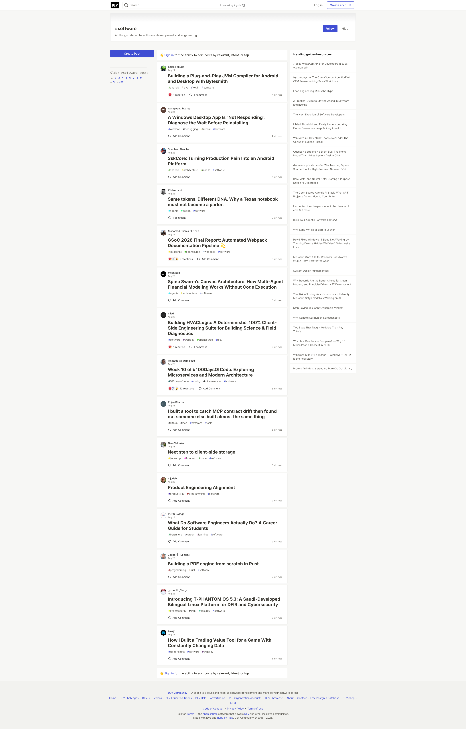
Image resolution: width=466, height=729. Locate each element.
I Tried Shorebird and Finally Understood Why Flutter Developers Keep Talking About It (320, 126)
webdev (188, 339)
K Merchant (175, 190)
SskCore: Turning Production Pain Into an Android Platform (221, 161)
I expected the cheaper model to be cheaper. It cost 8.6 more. (321, 208)
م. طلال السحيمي (177, 590)
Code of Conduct (213, 708)
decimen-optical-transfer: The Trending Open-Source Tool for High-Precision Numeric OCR (321, 167)
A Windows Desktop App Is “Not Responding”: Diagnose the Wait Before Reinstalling (217, 120)
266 (121, 81)
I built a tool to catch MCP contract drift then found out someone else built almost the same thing (222, 414)
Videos (158, 698)
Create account (340, 5)
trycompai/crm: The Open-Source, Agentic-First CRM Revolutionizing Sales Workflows (321, 79)
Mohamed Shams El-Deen (183, 231)
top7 (219, 339)
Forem (190, 713)
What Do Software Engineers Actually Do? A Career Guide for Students (222, 525)
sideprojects (176, 651)
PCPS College (176, 513)
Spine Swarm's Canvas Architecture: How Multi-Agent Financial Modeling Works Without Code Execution (225, 284)
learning (202, 534)
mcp (183, 422)
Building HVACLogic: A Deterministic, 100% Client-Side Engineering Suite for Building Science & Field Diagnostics (222, 328)
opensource (192, 251)
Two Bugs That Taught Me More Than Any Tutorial (318, 329)
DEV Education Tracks (178, 698)
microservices (212, 381)
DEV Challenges (129, 698)
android (173, 87)
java (185, 87)
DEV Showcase (274, 698)
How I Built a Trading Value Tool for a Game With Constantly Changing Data (219, 642)
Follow (330, 28)
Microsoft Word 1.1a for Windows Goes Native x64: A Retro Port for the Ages (320, 258)
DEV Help (200, 698)
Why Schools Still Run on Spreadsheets (316, 317)
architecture (190, 170)
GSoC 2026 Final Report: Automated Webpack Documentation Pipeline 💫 (217, 242)
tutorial (205, 129)
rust (192, 570)
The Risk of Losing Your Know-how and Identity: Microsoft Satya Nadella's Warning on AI (321, 296)
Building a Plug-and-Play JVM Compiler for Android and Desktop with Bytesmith (223, 78)
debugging (190, 129)
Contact (302, 698)
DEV (246, 713)
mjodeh (172, 478)
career (189, 534)
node (203, 458)
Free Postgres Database (324, 698)
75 (113, 81)
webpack (209, 251)
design (186, 210)
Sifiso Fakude (176, 66)
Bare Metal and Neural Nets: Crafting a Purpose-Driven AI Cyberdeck (322, 180)
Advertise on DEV (220, 698)
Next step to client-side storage (201, 452)
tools (208, 422)
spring (196, 381)
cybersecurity (177, 610)
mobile (205, 170)
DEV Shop (349, 698)
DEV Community (177, 692)
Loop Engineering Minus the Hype (313, 90)
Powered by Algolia (231, 5)
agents (173, 210)
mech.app (174, 272)
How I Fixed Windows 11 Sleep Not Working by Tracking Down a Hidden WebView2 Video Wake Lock (321, 243)
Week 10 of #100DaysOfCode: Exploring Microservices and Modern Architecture (211, 372)
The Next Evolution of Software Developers (319, 114)
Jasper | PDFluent (178, 554)
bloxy (171, 631)
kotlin (195, 87)
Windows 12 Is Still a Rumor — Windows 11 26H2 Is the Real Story (322, 356)
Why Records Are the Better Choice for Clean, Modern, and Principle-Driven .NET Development (322, 282)
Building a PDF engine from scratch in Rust (213, 563)
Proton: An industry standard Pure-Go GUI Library (322, 368)
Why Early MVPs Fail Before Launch (314, 229)
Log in (318, 5)
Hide (345, 28)
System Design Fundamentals (311, 270)
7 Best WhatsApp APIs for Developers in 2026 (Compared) (320, 65)
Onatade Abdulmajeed (181, 360)
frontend (190, 458)
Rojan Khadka (176, 402)
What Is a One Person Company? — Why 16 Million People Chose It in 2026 (319, 343)
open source (210, 713)
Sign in (169, 55)
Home (112, 698)
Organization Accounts (247, 698)
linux (192, 610)
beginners (175, 534)
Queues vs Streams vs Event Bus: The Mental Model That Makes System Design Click (320, 153)
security (204, 610)
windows (174, 129)
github (173, 422)
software (208, 87)
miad (171, 313)
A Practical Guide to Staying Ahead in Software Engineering (321, 102)
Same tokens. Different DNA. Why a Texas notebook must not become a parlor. (223, 201)
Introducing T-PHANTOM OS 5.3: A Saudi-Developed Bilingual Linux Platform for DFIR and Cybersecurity (224, 601)
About (290, 698)
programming (196, 493)
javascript (175, 251)
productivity (176, 493)
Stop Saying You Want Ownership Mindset (318, 307)
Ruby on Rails (225, 717)
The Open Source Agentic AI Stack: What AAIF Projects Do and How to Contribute (321, 194)
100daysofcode (178, 381)
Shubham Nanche (178, 149)
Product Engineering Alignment (201, 487)
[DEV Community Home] (114, 5)
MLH (233, 703)
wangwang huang (179, 108)
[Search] (126, 5)
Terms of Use (255, 708)
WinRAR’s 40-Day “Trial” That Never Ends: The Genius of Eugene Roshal (320, 139)
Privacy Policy (235, 708)
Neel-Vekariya (176, 443)
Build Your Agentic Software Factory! (315, 219)
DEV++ (146, 698)
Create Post (132, 53)
